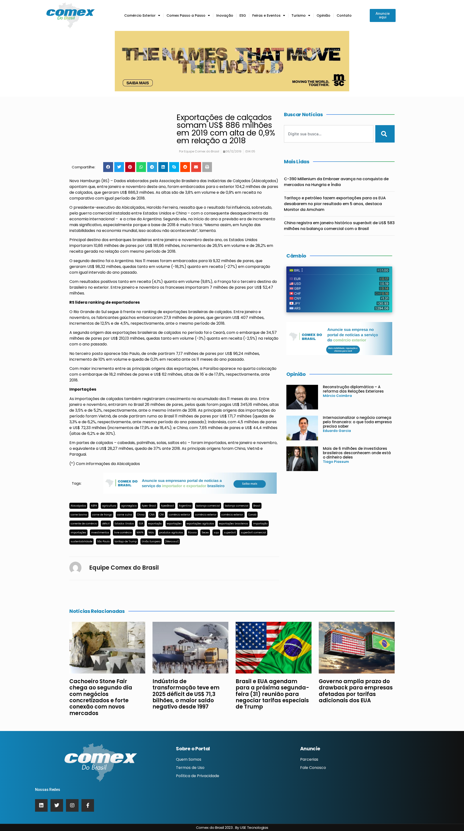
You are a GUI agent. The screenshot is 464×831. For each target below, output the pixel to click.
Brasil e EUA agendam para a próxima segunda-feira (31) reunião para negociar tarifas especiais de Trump (272, 694)
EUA (141, 523)
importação (260, 523)
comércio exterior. (232, 514)
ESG (242, 15)
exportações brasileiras (233, 523)
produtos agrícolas (171, 532)
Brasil (256, 506)
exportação (155, 523)
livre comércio (123, 532)
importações (78, 532)
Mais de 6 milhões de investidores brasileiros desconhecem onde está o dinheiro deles (357, 453)
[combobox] (328, 134)
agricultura (109, 506)
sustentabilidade (81, 541)
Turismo (298, 15)
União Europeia (151, 541)
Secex (205, 532)
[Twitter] (57, 805)
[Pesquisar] (385, 134)
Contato (344, 15)
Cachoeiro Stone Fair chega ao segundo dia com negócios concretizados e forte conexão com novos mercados (100, 697)
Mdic (151, 532)
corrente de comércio (84, 523)
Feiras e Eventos (266, 15)
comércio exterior (179, 514)
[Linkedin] (41, 805)
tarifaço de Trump (126, 541)
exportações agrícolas (200, 523)
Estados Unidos (124, 523)
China (141, 514)
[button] (108, 167)
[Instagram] (72, 805)
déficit (106, 523)
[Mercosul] (172, 541)
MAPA (140, 532)
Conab (252, 514)
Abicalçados (78, 506)
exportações (174, 523)
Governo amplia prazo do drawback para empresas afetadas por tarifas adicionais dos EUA (356, 691)
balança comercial (208, 506)
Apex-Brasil (149, 506)
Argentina (185, 506)
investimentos (100, 532)
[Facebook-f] (87, 805)
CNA (152, 514)
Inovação (224, 15)
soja (216, 532)
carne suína (124, 514)
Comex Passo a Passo (186, 15)
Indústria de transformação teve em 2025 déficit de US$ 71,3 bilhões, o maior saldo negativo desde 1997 (185, 694)
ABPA (94, 506)
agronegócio (129, 506)
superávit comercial (253, 532)
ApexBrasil (167, 506)
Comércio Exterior (140, 15)
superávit (230, 532)
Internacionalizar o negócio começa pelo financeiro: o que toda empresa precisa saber (357, 422)
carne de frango (102, 514)
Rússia (192, 532)
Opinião (323, 15)
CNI (162, 514)
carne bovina (79, 514)
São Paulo (103, 541)
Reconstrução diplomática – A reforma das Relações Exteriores (353, 389)
